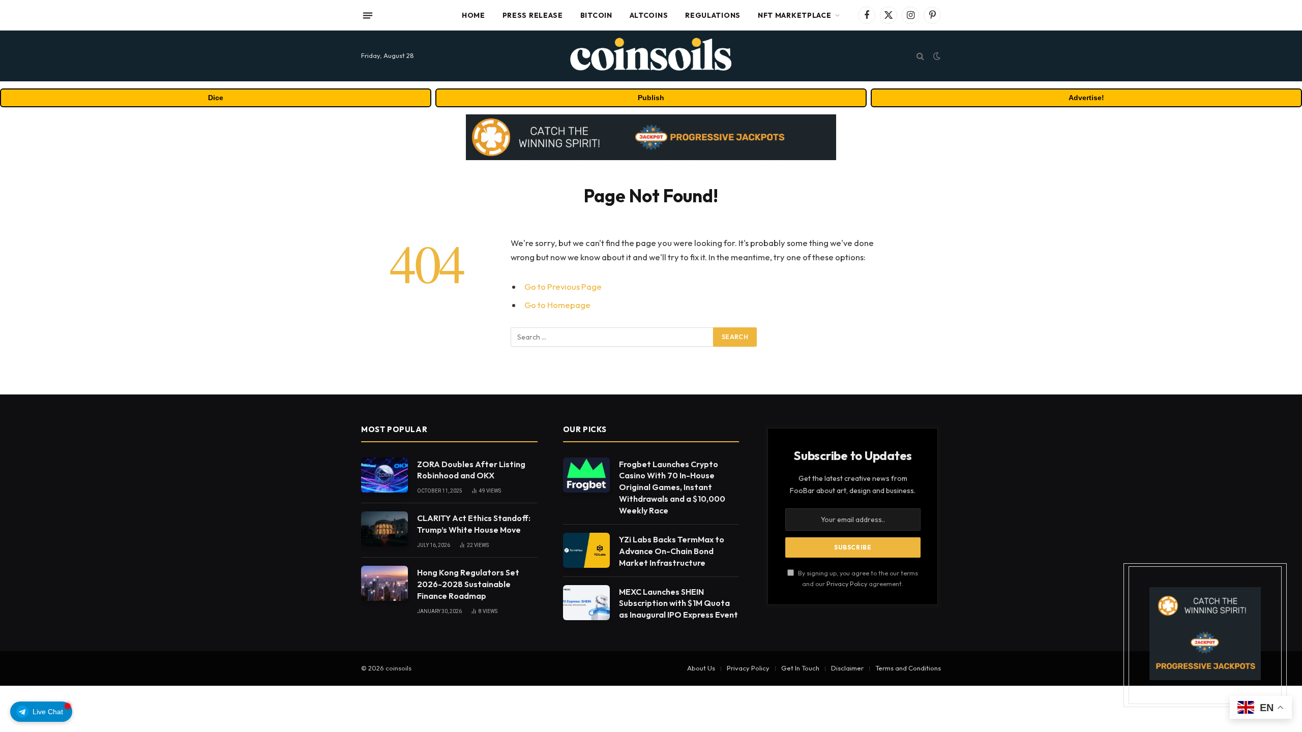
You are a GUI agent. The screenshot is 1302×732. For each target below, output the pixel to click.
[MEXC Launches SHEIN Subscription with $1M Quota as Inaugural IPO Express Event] (586, 602)
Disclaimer (847, 668)
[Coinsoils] (651, 55)
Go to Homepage (557, 304)
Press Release (532, 15)
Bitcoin (596, 15)
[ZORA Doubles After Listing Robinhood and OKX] (384, 475)
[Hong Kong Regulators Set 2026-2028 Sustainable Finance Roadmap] (384, 583)
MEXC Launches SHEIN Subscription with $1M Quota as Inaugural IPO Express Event (678, 603)
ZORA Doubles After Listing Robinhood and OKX (471, 470)
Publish (651, 98)
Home (473, 15)
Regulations (713, 15)
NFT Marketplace (795, 15)
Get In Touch (800, 668)
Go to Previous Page (563, 286)
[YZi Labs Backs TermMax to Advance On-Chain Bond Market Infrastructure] (586, 550)
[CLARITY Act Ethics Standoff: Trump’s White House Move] (384, 528)
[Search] (920, 56)
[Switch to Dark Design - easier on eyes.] (936, 56)
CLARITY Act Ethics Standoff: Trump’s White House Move (473, 524)
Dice (215, 98)
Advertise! (1086, 98)
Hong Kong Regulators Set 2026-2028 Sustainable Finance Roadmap (468, 584)
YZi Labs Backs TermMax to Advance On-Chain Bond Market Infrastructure (671, 551)
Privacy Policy (846, 584)
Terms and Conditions (908, 668)
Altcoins (649, 15)
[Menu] (367, 15)
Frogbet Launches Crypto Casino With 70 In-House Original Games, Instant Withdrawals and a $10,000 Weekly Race (672, 487)
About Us (701, 668)
